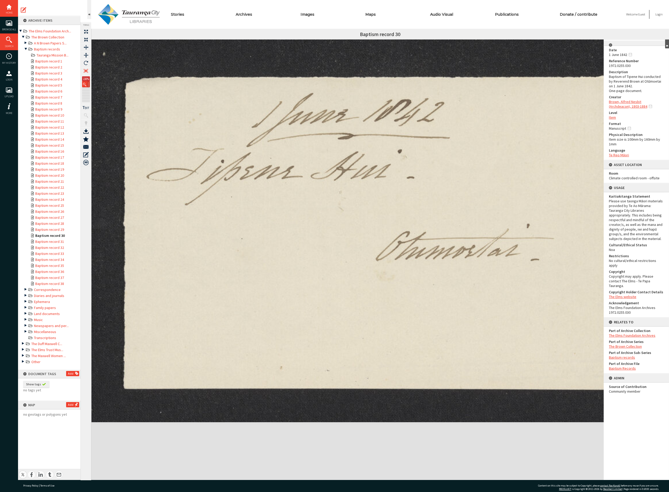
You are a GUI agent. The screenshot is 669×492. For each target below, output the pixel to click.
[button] (86, 84)
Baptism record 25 (49, 205)
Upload (9, 96)
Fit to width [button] (86, 47)
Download (86, 131)
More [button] (9, 113)
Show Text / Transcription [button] (86, 108)
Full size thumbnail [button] (86, 32)
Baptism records (47, 49)
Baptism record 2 (48, 67)
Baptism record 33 (49, 253)
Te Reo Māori (619, 155)
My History (9, 63)
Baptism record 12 (49, 127)
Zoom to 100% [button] (86, 71)
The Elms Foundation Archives (632, 335)
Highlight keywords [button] (86, 123)
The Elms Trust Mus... (47, 349)
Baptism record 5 (48, 85)
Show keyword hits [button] (86, 115)
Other (36, 361)
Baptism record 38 (49, 283)
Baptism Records (622, 368)
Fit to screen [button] (86, 39)
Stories (177, 14)
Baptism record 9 (48, 109)
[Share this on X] (23, 471)
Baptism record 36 (49, 271)
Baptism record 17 (49, 157)
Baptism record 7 (48, 97)
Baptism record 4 (48, 79)
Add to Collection (86, 139)
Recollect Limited (612, 489)
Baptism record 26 (49, 211)
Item (612, 117)
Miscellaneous (45, 331)
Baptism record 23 (49, 193)
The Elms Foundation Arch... (50, 31)
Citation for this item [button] (86, 163)
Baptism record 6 (48, 91)
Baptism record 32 (49, 247)
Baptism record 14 (49, 139)
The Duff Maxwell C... (46, 343)
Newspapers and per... (51, 325)
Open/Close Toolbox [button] (89, 9)
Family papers (45, 307)
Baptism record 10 (49, 115)
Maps (370, 14)
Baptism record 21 (49, 181)
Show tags (33, 384)
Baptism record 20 (49, 175)
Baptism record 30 (50, 235)
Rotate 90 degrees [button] (86, 63)
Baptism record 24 (49, 199)
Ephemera (42, 301)
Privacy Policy (30, 485)
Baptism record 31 (49, 241)
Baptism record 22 (49, 187)
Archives (244, 14)
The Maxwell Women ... (48, 355)
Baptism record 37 (49, 277)
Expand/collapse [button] (667, 43)
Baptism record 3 (48, 73)
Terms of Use (47, 485)
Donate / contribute (578, 14)
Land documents (47, 313)
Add (70, 373)
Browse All (9, 29)
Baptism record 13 (49, 133)
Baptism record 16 (49, 151)
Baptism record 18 (49, 163)
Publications (507, 14)
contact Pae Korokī (610, 485)
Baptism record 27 (49, 217)
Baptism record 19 (49, 169)
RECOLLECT (565, 489)
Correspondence (47, 289)
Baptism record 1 (48, 61)
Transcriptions (45, 337)
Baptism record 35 (49, 265)
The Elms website (622, 296)
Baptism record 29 (49, 229)
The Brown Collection (47, 37)
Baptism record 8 (48, 103)
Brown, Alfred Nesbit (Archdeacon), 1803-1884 (628, 104)
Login (9, 79)
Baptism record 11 (49, 121)
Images (307, 14)
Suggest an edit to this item (23, 10)
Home (9, 12)
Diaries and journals (49, 295)
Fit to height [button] (86, 55)
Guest (641, 14)
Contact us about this (86, 147)
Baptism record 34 (49, 259)
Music (38, 319)
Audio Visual (441, 14)
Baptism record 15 (49, 145)
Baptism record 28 (49, 223)
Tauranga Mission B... (52, 55)
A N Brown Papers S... (50, 43)
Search (9, 46)
